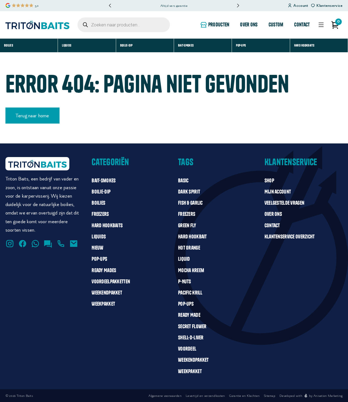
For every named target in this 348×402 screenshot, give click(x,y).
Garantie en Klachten (244, 395)
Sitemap (269, 395)
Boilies (8, 45)
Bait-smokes (186, 45)
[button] (237, 5)
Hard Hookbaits (304, 45)
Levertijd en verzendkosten (205, 395)
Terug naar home (32, 115)
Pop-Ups (241, 45)
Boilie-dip (126, 45)
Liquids (66, 45)
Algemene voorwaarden (165, 395)
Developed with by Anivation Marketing (311, 395)
